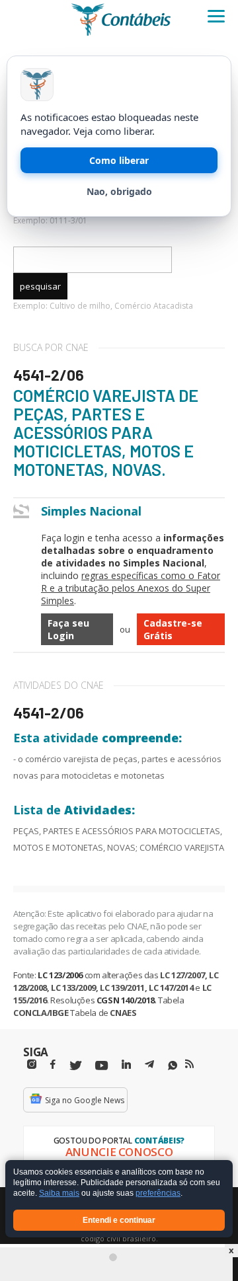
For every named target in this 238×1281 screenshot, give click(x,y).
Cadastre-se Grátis (172, 629)
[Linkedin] (126, 1064)
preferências (158, 1193)
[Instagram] (31, 1064)
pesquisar (40, 286)
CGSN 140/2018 (126, 1000)
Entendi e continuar (119, 1220)
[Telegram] (149, 1066)
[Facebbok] (53, 1064)
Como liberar (119, 160)
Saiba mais (59, 1193)
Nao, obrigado (119, 191)
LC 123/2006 (60, 975)
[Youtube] (101, 1066)
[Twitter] (75, 1066)
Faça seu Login (68, 629)
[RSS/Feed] (189, 1064)
